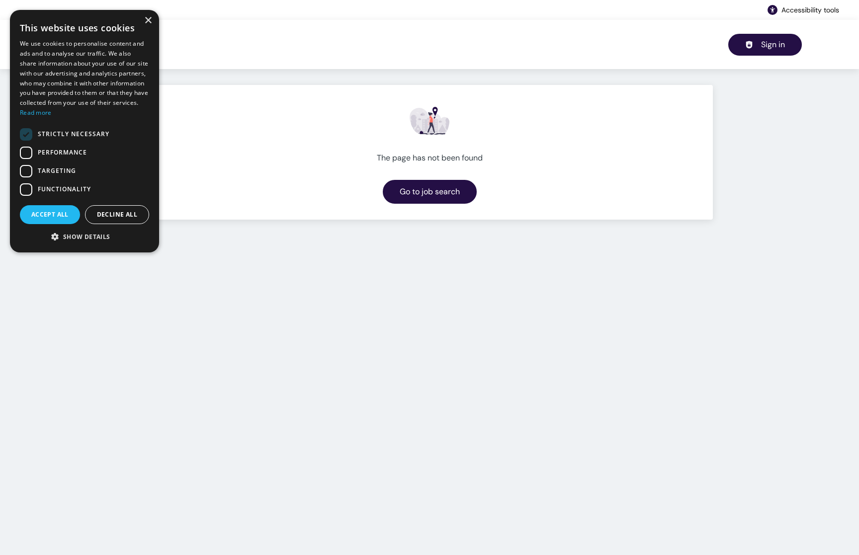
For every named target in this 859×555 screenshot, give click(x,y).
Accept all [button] (50, 214)
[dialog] (84, 131)
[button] (84, 236)
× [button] (148, 20)
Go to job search (430, 191)
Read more (36, 112)
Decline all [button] (117, 214)
